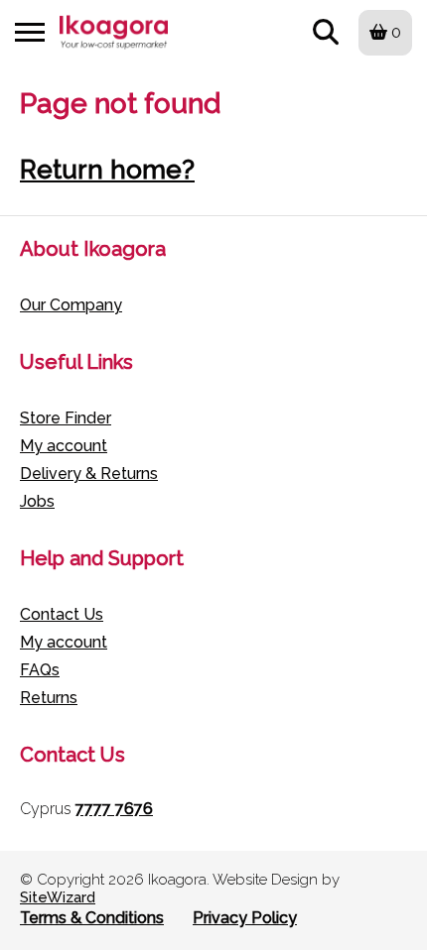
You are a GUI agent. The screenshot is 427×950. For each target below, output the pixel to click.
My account (63, 445)
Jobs (37, 501)
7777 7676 (114, 808)
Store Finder (65, 418)
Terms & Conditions (92, 917)
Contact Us (61, 614)
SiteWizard (57, 897)
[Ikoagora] (114, 32)
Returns (48, 697)
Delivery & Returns (89, 473)
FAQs (40, 669)
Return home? (107, 169)
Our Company (71, 305)
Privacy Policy (245, 917)
